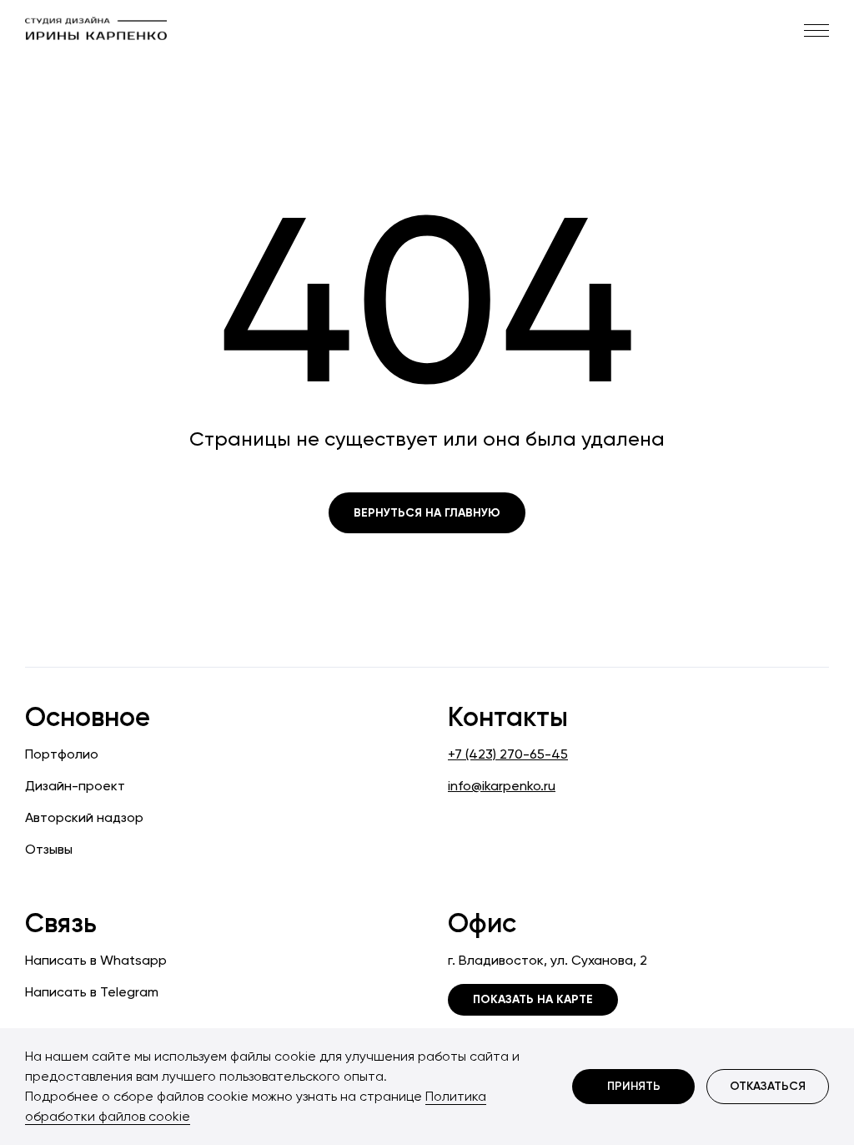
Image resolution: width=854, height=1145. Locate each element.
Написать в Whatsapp (96, 960)
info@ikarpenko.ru (501, 786)
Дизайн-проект (75, 786)
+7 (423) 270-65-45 (508, 754)
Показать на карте (533, 999)
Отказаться (768, 1086)
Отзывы (49, 849)
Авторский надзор (84, 817)
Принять (634, 1086)
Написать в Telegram (91, 992)
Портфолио (61, 754)
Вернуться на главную (427, 513)
